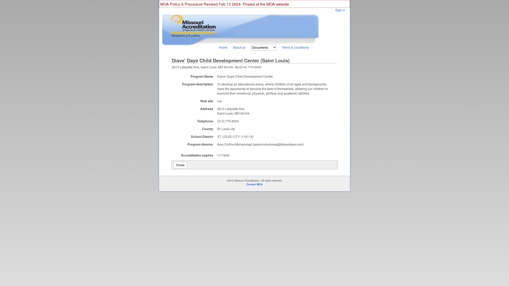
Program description (197, 84)
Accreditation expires (197, 155)
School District (202, 136)
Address (206, 108)
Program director (200, 144)
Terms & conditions (295, 47)
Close (180, 165)
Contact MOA (255, 184)
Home (223, 47)
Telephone (205, 121)
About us (239, 47)
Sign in (340, 10)
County (207, 129)
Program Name (201, 76)
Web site (206, 101)
